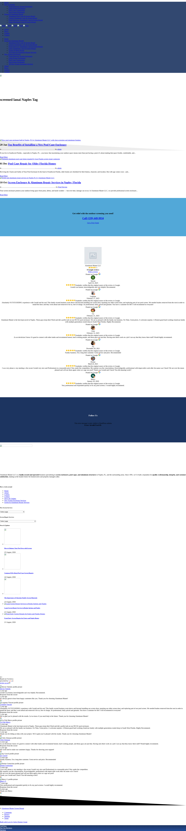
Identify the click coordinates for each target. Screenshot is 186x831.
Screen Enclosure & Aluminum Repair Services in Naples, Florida (44, 182)
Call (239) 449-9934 (93, 218)
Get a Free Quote (93, 223)
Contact (7, 497)
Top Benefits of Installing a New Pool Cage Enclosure (37, 144)
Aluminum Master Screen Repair (13, 808)
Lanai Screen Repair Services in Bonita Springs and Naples (22, 608)
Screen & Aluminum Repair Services (16, 502)
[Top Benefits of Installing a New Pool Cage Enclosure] (40, 140)
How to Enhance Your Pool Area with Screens (18, 548)
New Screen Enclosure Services (15, 500)
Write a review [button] (93, 272)
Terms (6, 818)
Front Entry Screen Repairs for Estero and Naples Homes (21, 618)
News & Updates (10, 499)
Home (6, 491)
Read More (4, 157)
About (6, 493)
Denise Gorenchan (6, 765)
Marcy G (3, 781)
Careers (6, 495)
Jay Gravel (3, 756)
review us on (4, 683)
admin (59, 149)
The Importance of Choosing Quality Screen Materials (20, 598)
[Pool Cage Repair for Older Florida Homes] (30, 159)
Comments (8, 812)
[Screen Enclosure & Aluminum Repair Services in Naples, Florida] (27, 178)
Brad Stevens (62, 187)
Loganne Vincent (6, 704)
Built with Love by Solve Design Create (13, 822)
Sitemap (7, 816)
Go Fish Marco (5, 722)
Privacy (6, 814)
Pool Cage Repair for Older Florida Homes (32, 163)
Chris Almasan (5, 740)
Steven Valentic (5, 689)
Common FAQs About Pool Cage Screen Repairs (18, 573)
